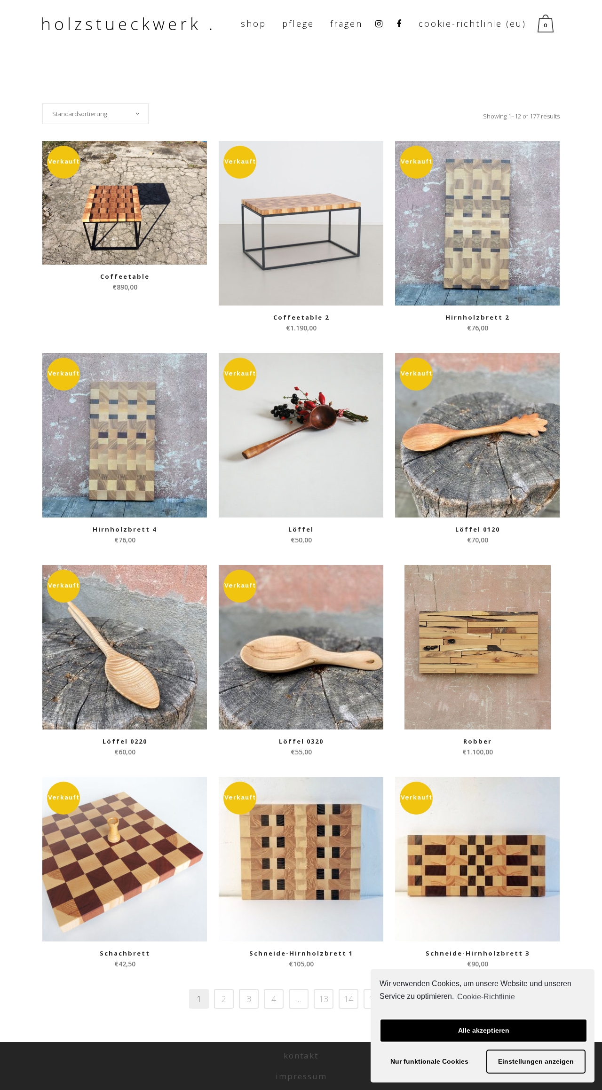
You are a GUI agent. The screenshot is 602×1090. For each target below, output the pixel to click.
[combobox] (95, 113)
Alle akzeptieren (483, 1030)
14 (348, 998)
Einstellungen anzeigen (536, 1061)
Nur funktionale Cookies (429, 1061)
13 (323, 998)
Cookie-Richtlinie (486, 997)
